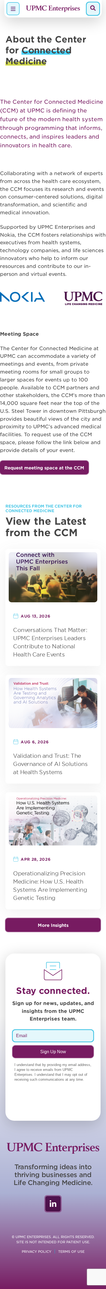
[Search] (93, 8)
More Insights (53, 925)
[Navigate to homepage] (53, 8)
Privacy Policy (36, 1251)
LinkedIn (53, 1203)
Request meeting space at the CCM (44, 467)
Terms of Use (71, 1251)
